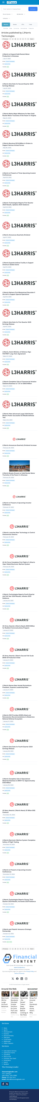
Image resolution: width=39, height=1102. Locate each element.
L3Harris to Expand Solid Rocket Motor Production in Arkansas (16, 55)
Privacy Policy (30, 971)
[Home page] (12, 2)
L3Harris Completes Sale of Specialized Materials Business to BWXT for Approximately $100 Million (18, 781)
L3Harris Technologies (10, 61)
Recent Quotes (6, 14)
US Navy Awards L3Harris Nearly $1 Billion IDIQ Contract (18, 811)
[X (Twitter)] (13, 979)
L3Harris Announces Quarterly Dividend (16, 235)
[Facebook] (17, 979)
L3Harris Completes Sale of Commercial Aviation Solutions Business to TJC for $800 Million (19, 382)
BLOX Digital (14, 1099)
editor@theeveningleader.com (15, 1079)
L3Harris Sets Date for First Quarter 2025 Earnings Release (16, 323)
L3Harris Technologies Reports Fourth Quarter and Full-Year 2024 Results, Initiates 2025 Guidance (18, 596)
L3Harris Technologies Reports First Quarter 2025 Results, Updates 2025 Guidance (17, 204)
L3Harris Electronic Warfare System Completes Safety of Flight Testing (18, 841)
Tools (30, 24)
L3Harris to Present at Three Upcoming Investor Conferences (19, 174)
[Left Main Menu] (3, 2)
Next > (32, 39)
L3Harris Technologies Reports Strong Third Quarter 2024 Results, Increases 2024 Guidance (19, 900)
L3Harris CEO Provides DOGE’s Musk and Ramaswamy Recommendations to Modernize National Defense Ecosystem (18, 717)
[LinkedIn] (22, 979)
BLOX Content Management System (21, 1097)
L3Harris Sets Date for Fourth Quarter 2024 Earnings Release (17, 747)
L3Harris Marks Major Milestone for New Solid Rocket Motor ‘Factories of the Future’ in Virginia (19, 114)
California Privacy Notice (21, 1094)
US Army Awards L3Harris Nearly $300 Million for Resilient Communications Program (18, 627)
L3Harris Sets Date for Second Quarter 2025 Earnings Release (17, 85)
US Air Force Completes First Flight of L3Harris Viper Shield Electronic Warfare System (18, 563)
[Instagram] (26, 979)
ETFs (23, 24)
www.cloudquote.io (19, 967)
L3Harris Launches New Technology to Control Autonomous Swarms (18, 533)
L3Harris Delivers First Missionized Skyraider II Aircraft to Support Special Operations (18, 293)
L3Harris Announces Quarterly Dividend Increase (19, 445)
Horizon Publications (21, 1091)
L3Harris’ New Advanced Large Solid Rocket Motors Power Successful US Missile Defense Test (18, 415)
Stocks (15, 24)
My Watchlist (20, 14)
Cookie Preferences (13, 1096)
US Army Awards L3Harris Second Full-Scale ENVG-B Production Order (18, 657)
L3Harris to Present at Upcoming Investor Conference (16, 504)
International (24, 28)
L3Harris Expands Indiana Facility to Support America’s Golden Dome (17, 264)
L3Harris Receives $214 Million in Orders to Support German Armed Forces (17, 144)
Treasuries (31, 28)
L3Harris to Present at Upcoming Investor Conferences (16, 871)
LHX (8, 66)
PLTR (11, 941)
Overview (5, 28)
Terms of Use (24, 1093)
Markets (6, 24)
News (10, 28)
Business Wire (7, 63)
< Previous (5, 39)
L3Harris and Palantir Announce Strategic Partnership (17, 930)
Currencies (16, 28)
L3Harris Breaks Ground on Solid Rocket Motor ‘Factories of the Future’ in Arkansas (18, 474)
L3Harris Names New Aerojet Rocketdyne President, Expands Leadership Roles (16, 686)
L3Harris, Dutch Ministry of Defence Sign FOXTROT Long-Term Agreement (16, 353)
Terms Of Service (19, 973)
